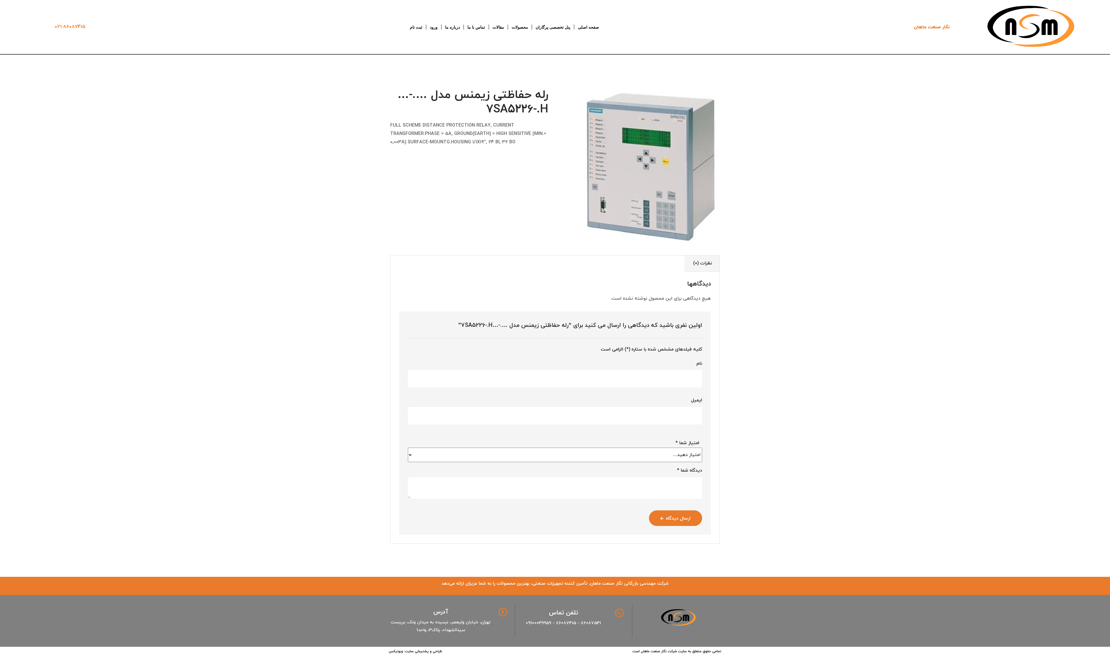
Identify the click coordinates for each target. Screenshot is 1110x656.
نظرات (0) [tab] (702, 263)
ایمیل (696, 400)
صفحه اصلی (588, 27)
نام (699, 363)
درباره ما (452, 27)
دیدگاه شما (689, 470)
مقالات (498, 27)
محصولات (520, 27)
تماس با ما (476, 27)
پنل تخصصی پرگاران (553, 27)
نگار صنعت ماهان (932, 27)
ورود (434, 27)
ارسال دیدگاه (678, 518)
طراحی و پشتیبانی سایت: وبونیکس (415, 651)
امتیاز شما (687, 443)
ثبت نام (416, 27)
